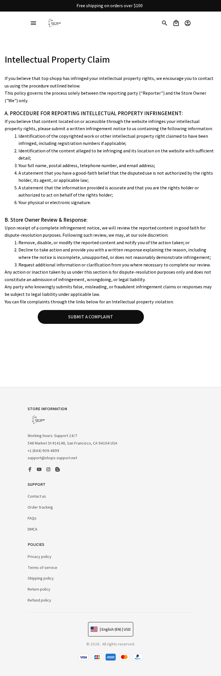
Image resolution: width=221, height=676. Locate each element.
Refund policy (39, 600)
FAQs (32, 518)
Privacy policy (40, 556)
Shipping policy (41, 578)
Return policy (39, 589)
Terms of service (42, 567)
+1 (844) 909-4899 (43, 450)
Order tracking (40, 507)
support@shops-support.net (52, 457)
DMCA (32, 529)
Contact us (37, 496)
